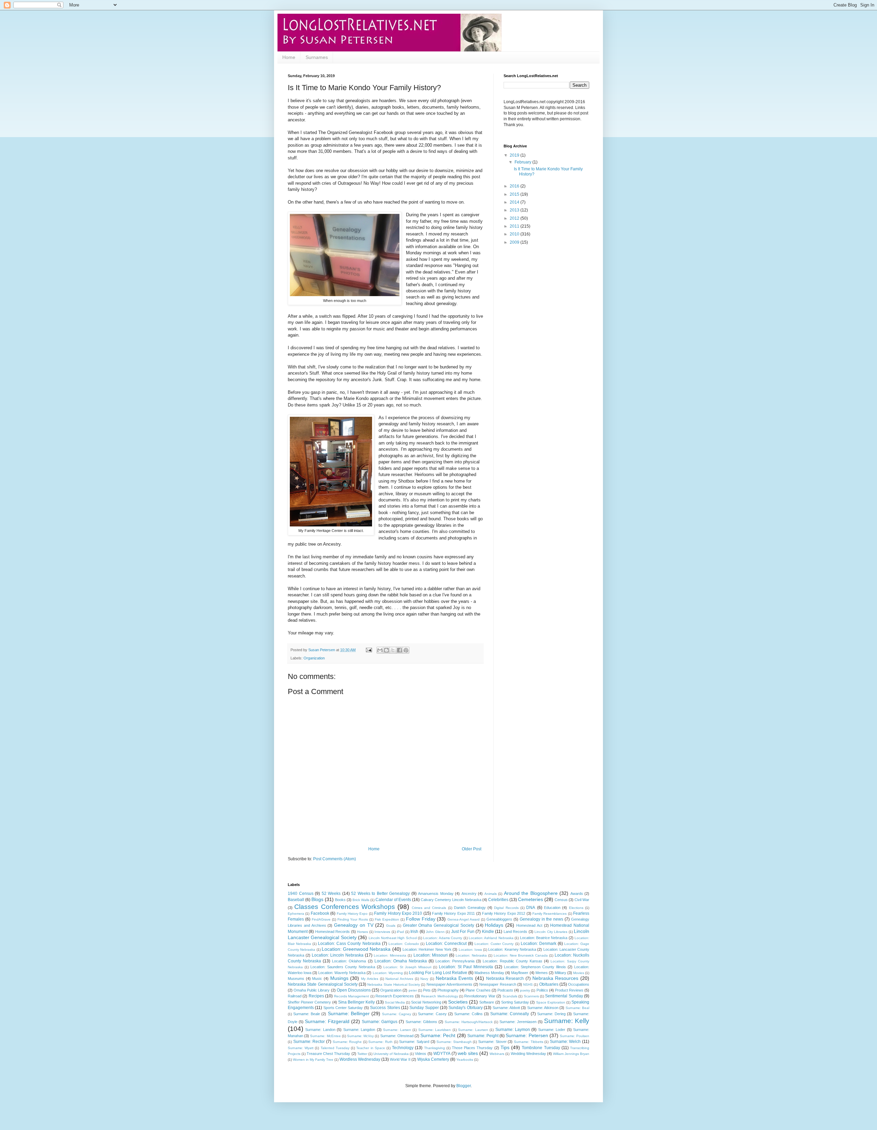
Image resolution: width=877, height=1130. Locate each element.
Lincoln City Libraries (550, 932)
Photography (448, 990)
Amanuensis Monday (436, 893)
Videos (420, 1054)
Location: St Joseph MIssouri (407, 967)
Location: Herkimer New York (427, 949)
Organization (314, 658)
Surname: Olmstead (396, 1036)
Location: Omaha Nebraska (400, 961)
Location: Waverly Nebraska (342, 973)
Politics (542, 990)
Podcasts (505, 990)
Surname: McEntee (325, 1036)
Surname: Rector (309, 1041)
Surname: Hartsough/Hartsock (469, 1022)
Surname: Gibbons (421, 1022)
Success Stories (385, 1007)
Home (288, 57)
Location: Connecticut (446, 943)
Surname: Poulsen (574, 1036)
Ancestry (469, 893)
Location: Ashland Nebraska (491, 938)
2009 (515, 242)
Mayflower (519, 973)
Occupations (578, 984)
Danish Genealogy (469, 908)
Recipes (316, 996)
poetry (525, 990)
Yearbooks (464, 1059)
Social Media (395, 1002)
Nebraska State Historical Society (393, 984)
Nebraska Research (505, 978)
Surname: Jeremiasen (517, 1022)
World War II (400, 1059)
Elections (576, 908)
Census (561, 900)
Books (340, 900)
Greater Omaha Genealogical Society (438, 925)
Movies (578, 973)
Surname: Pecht (437, 1035)
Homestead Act (529, 925)
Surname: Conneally (509, 1013)
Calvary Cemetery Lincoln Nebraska (451, 900)
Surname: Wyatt (300, 1048)
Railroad (294, 996)
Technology (402, 1047)
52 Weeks (331, 893)
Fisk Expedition (387, 919)
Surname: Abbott (506, 1008)
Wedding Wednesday (528, 1054)
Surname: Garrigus (379, 1021)
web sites (468, 1053)
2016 (515, 186)
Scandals (510, 996)
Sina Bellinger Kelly (356, 1002)
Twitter (362, 1054)
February (523, 162)
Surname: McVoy (360, 1036)
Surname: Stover (492, 1042)
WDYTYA (441, 1053)
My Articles (369, 979)
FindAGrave (321, 919)
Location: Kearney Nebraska (512, 949)
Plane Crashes (478, 990)
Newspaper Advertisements (449, 984)
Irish (414, 931)
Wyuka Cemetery (433, 1059)
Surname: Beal (577, 1008)
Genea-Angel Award (463, 919)
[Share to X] (393, 650)
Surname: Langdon (359, 1030)
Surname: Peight (482, 1035)
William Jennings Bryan (571, 1054)
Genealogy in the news (542, 919)
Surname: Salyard (414, 1042)
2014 (515, 202)
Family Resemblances (549, 913)
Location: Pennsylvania (454, 961)
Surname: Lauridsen (434, 1030)
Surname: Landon (320, 1030)
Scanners (531, 996)
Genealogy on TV (353, 925)
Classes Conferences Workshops (344, 906)
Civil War (582, 900)
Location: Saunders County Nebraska (342, 967)
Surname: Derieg (551, 1014)
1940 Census (300, 893)
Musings (339, 978)
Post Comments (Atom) (334, 858)
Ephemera (296, 913)
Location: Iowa (470, 949)
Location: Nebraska (471, 955)
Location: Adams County (442, 938)
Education (552, 908)
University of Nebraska (391, 1054)
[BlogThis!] (386, 650)
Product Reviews (569, 990)
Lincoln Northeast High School (393, 938)
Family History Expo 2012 (503, 913)
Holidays (494, 925)
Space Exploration (550, 1002)
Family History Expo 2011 (453, 913)
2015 (515, 194)
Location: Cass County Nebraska (349, 943)
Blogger (463, 1085)
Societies (458, 1002)
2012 (515, 218)
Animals (490, 894)
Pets (427, 990)
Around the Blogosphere (531, 893)
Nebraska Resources (555, 978)
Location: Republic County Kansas (512, 961)
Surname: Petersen (527, 1035)
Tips (505, 1047)
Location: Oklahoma (349, 961)
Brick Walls (361, 900)
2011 (515, 226)
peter (413, 990)
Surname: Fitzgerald (327, 1021)
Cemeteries (530, 899)
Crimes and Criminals (429, 908)
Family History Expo (352, 913)
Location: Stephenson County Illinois (535, 967)
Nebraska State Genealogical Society (323, 984)
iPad (400, 932)
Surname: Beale (306, 1014)
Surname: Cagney (396, 1014)
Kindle (488, 931)
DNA (530, 907)
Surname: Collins (468, 1014)
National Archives (399, 979)
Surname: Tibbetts (528, 1042)
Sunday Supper (423, 1007)
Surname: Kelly (566, 1020)
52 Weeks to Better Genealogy (380, 893)
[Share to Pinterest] (406, 650)
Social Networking (426, 1002)
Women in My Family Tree (313, 1059)
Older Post (471, 849)
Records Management (351, 996)
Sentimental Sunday (564, 996)
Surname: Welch (565, 1041)
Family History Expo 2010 (398, 913)
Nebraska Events (454, 978)
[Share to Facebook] (399, 650)
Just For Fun (462, 931)
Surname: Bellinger (349, 1013)
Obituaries (548, 984)
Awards (576, 893)
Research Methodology (439, 996)
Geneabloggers (499, 919)
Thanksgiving (434, 1048)
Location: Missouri (430, 955)
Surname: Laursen (473, 1030)
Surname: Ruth (380, 1042)
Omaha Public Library (312, 990)
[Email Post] (368, 650)
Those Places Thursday (472, 1048)
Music (317, 978)
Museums (296, 978)
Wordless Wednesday (359, 1059)
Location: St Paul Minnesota (466, 966)
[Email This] (379, 650)
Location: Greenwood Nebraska (356, 949)
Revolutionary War (479, 996)
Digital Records (506, 908)
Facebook (320, 913)
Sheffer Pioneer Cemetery (309, 1002)
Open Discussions (354, 990)
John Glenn (435, 932)
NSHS (528, 984)
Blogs (317, 899)
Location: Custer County (494, 944)
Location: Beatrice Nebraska (544, 938)
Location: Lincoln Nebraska (337, 955)
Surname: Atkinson (542, 1008)
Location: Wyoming (388, 973)
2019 (515, 155)
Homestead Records (332, 931)
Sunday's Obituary (465, 1007)
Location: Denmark (538, 943)
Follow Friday (420, 919)
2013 (515, 210)
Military (560, 973)
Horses (362, 932)
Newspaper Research (497, 984)
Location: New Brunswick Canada (521, 955)
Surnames (317, 57)
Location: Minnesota (390, 955)
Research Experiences (394, 996)
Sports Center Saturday (343, 1008)
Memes (541, 973)
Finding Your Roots (352, 919)
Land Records (515, 931)
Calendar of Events (393, 899)
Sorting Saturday (515, 1002)
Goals (390, 925)
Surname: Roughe (347, 1042)
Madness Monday (489, 973)
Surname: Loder (551, 1030)
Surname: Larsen (397, 1030)
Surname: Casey (432, 1014)
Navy (424, 979)
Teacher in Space (370, 1048)
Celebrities (498, 899)
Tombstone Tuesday (541, 1047)
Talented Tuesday (335, 1048)
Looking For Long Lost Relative (438, 972)
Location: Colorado (403, 944)
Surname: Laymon (512, 1029)
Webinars (497, 1054)
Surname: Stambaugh (454, 1042)
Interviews (382, 932)
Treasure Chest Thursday (328, 1054)
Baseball (296, 899)
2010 (515, 234)
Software (486, 1002)
